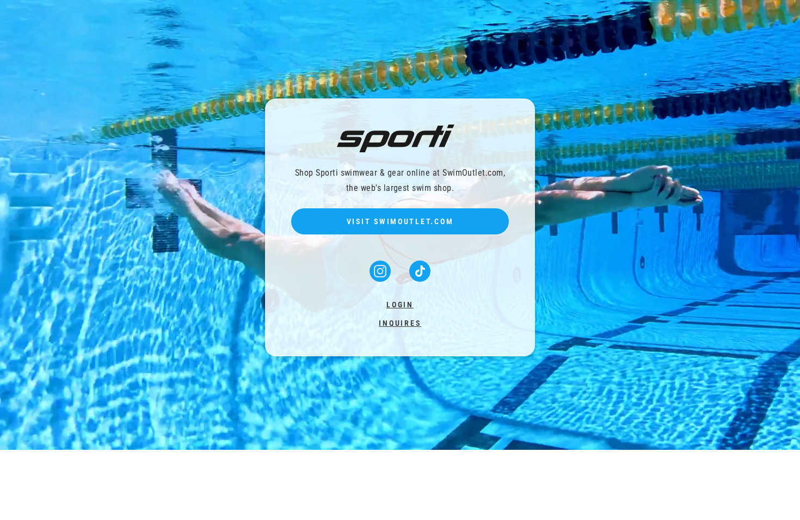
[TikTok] (420, 278)
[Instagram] (381, 278)
